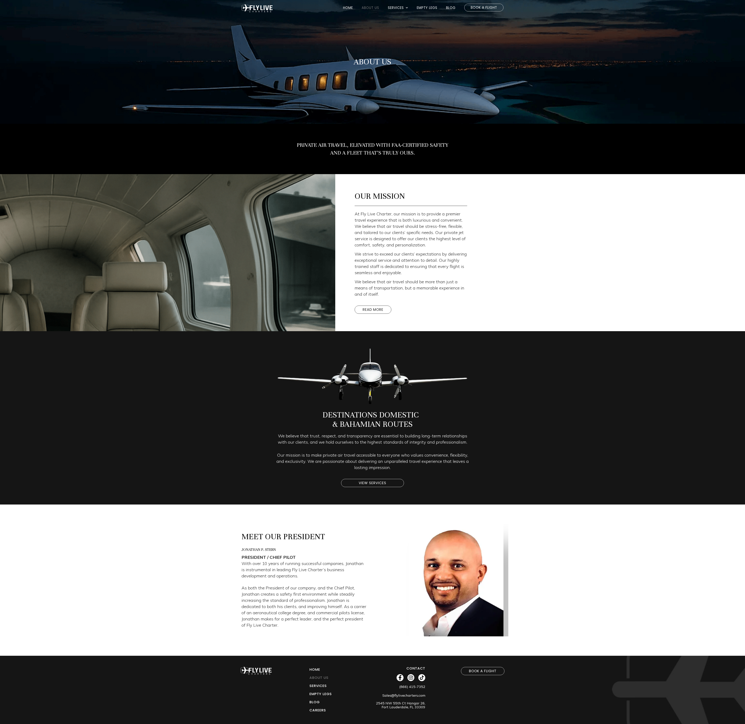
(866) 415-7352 (412, 686)
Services (396, 7)
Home (348, 7)
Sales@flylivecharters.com (403, 695)
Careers (317, 710)
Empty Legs (427, 7)
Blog (451, 7)
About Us (370, 7)
